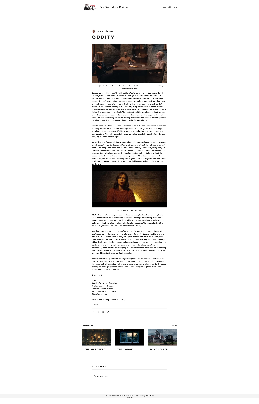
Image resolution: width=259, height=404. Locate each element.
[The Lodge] (129, 337)
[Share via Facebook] (93, 312)
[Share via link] (108, 312)
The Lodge (125, 349)
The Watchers (95, 349)
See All (174, 325)
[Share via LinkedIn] (103, 312)
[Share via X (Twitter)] (98, 312)
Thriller (95, 304)
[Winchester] (162, 337)
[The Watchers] (96, 337)
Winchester (159, 349)
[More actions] (166, 31)
